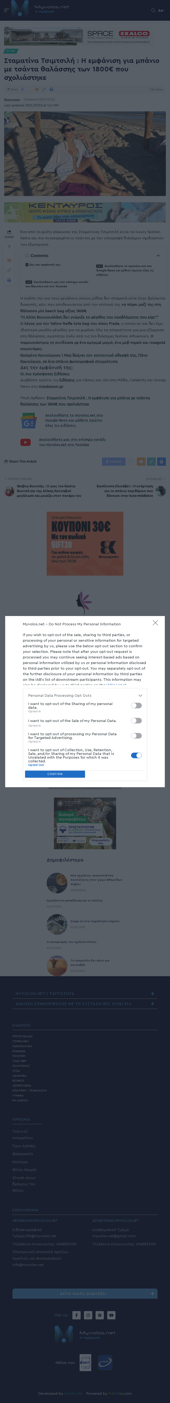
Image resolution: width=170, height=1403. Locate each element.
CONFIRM (55, 774)
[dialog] (85, 701)
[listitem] (85, 695)
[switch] (136, 705)
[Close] (157, 624)
